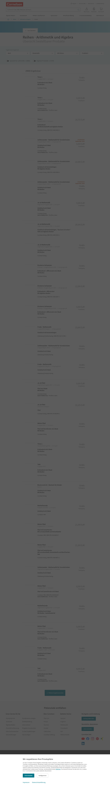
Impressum (26, 782)
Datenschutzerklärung (38, 782)
